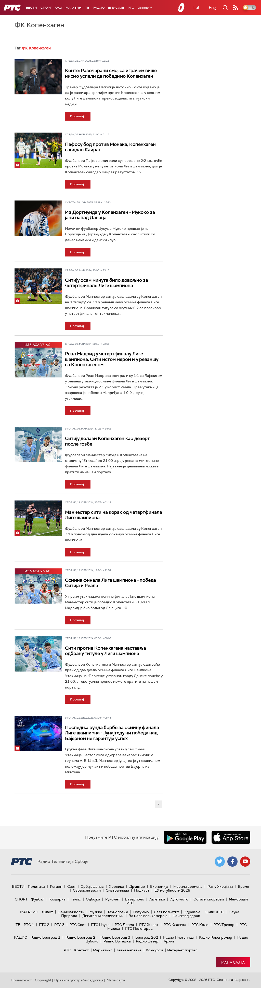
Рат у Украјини (220, 886)
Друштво (137, 886)
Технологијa (117, 912)
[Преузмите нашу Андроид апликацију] (185, 837)
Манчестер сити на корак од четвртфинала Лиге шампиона (113, 515)
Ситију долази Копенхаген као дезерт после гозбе (107, 441)
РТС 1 (29, 924)
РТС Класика (175, 924)
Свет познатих (166, 912)
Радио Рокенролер (215, 937)
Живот (47, 912)
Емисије (116, 8)
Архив (169, 941)
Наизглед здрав (186, 915)
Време (243, 886)
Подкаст (141, 890)
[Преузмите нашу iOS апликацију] (231, 837)
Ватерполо (134, 899)
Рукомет (112, 899)
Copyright (43, 980)
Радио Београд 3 (115, 937)
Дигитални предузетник (103, 915)
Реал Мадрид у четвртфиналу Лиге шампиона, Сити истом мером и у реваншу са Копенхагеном (111, 359)
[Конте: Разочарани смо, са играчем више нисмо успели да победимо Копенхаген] (38, 76)
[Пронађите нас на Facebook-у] (232, 861)
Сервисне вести (87, 890)
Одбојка (93, 899)
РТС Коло (199, 924)
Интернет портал (182, 950)
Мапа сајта (233, 962)
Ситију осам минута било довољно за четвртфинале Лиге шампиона (106, 283)
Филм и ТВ (214, 912)
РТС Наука (100, 924)
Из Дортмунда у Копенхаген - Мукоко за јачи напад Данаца (110, 215)
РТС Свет (78, 924)
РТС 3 (59, 924)
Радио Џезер (147, 941)
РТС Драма (124, 924)
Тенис (76, 899)
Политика (36, 886)
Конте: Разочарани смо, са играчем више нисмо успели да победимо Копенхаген (111, 73)
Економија (159, 886)
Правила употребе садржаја (78, 980)
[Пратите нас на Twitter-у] (220, 861)
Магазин (74, 8)
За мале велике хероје (148, 915)
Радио (99, 8)
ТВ (87, 8)
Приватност (21, 980)
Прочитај (77, 116)
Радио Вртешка (117, 941)
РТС (131, 8)
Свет (71, 886)
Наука (234, 912)
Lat (196, 7)
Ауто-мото (179, 899)
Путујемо (141, 912)
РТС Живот (149, 924)
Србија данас (92, 886)
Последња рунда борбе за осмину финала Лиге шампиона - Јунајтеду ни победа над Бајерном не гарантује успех (112, 732)
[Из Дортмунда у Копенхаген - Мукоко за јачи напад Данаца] (38, 218)
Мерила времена (187, 886)
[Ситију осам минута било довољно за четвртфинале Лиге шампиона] (38, 286)
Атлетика (157, 899)
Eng (212, 7)
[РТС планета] (181, 7)
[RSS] (235, 7)
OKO (58, 8)
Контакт (81, 950)
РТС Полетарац (138, 928)
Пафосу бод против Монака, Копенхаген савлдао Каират (110, 147)
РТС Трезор (224, 924)
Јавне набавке (128, 950)
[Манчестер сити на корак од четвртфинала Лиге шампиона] (38, 518)
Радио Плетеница (178, 937)
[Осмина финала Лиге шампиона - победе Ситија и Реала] (38, 586)
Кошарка (57, 899)
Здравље (192, 912)
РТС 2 (44, 924)
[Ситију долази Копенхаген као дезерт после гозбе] (38, 444)
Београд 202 (146, 937)
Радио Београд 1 (45, 937)
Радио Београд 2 (80, 937)
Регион (56, 886)
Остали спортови (208, 899)
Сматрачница (117, 890)
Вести (31, 8)
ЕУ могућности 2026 (172, 890)
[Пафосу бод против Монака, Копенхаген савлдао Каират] (38, 150)
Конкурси (154, 950)
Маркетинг (102, 950)
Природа (69, 915)
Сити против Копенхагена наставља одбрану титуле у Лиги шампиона (105, 651)
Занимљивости (71, 912)
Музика (95, 912)
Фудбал (37, 899)
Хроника (116, 886)
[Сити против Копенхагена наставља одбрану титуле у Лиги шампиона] (38, 654)
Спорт (46, 8)
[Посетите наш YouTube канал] (245, 861)
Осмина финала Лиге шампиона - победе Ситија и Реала (110, 583)
